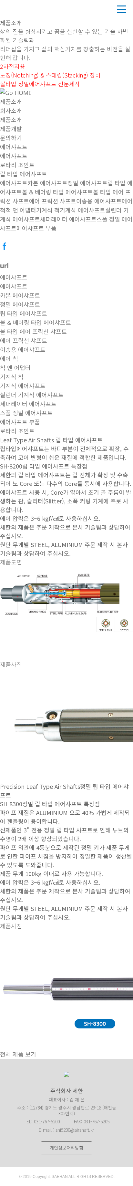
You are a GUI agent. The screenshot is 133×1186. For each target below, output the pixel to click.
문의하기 (11, 138)
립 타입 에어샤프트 (23, 174)
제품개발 (11, 129)
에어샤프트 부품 (36, 228)
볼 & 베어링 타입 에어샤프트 (57, 192)
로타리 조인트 (17, 165)
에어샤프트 (13, 147)
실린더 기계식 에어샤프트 (32, 395)
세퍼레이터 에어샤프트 (68, 219)
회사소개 (11, 111)
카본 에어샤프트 (47, 183)
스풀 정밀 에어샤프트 (26, 413)
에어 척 (9, 359)
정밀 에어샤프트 (87, 183)
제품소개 (11, 102)
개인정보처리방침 (66, 1148)
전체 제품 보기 (18, 1054)
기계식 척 (48, 210)
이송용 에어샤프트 (99, 201)
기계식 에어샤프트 (82, 210)
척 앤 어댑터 (20, 210)
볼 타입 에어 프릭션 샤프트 (33, 331)
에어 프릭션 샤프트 (52, 201)
